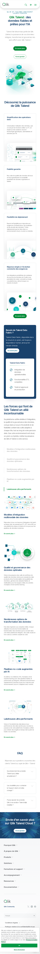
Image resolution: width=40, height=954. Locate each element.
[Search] (26, 5)
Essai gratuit (20, 56)
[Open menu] (35, 5)
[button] (20, 773)
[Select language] (31, 5)
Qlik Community (9, 906)
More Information (19, 949)
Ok (19, 945)
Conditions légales (11, 923)
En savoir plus (20, 48)
